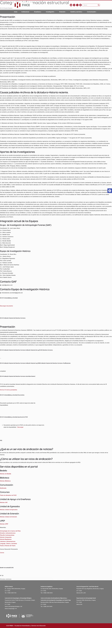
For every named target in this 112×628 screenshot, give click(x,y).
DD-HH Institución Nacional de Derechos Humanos (12, 318)
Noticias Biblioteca (5, 481)
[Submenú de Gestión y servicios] (82, 11)
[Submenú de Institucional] (29, 11)
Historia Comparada (5, 537)
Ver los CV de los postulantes (8, 390)
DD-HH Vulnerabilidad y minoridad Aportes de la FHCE (14, 417)
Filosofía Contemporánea (7, 535)
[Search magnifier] (98, 5)
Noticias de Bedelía (5, 473)
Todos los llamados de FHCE (8, 495)
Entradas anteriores (5, 579)
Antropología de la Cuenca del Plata (10, 531)
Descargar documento (6, 306)
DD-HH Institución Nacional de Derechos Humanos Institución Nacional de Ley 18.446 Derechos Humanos (26, 350)
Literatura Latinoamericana (7, 541)
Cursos (2, 552)
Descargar (20, 427)
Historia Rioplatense (5, 539)
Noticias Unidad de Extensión (8, 516)
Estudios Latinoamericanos (7, 533)
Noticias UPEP (4, 524)
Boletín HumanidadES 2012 (6, 567)
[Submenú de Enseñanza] (41, 11)
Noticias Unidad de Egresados (9, 509)
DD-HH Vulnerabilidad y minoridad (9, 298)
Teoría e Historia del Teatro (7, 545)
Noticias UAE (3, 502)
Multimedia (3, 488)
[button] (109, 190)
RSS (1, 440)
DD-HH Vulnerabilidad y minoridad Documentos (12, 395)
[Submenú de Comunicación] (96, 11)
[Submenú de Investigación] (54, 11)
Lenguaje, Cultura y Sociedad (8, 543)
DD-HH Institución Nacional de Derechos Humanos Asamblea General (17, 376)
